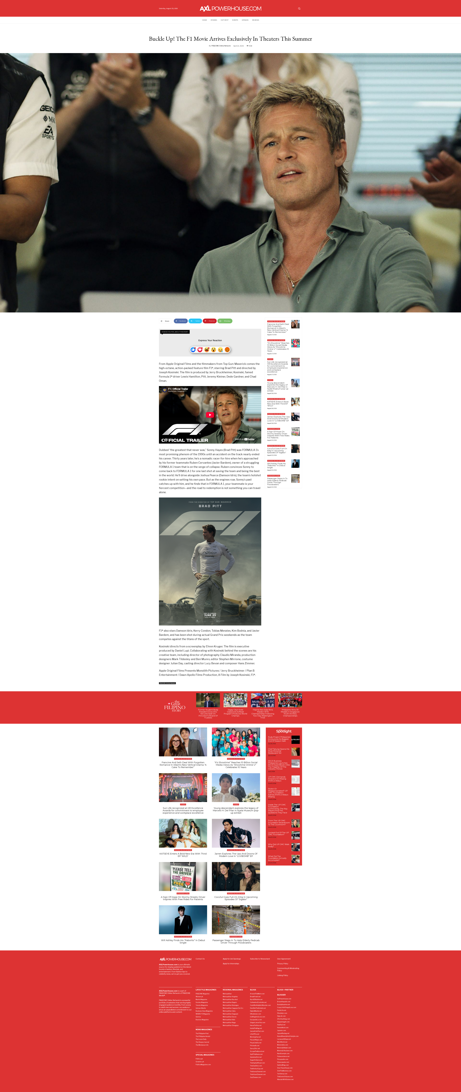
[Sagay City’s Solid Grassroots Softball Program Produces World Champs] (235, 700)
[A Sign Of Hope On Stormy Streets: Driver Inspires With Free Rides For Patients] (295, 431)
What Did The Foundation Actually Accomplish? (277, 858)
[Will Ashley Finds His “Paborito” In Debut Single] (295, 463)
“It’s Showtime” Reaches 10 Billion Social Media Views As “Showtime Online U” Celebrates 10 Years (278, 347)
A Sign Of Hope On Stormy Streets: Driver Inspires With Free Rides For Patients (278, 434)
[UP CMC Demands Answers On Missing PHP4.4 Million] (295, 779)
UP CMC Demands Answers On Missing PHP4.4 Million (277, 779)
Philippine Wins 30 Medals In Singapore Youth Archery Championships (290, 713)
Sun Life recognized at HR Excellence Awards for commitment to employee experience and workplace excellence (277, 367)
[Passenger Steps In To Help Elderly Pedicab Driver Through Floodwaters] (295, 478)
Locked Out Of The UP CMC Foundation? (278, 833)
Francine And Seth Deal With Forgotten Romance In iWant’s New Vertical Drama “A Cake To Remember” (278, 328)
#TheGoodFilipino (274, 429)
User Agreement (284, 959)
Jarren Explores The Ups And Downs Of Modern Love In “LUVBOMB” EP (278, 419)
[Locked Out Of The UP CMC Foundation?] (295, 835)
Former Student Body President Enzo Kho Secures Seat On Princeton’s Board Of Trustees (208, 714)
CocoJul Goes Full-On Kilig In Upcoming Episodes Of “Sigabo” (277, 450)
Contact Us (200, 959)
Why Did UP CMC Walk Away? (278, 845)
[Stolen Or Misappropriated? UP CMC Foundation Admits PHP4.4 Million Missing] (295, 791)
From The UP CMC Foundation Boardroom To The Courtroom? (279, 822)
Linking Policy (282, 975)
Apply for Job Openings (232, 959)
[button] (299, 8)
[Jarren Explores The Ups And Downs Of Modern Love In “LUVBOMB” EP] (295, 417)
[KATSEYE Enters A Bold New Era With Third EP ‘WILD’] (295, 402)
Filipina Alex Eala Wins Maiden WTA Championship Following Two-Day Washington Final (263, 714)
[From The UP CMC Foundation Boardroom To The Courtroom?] (295, 823)
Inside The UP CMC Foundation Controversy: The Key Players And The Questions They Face (277, 809)
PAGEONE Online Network (221, 46)
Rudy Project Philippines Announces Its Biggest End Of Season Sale (279, 739)
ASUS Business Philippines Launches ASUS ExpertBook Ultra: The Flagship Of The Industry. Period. (279, 765)
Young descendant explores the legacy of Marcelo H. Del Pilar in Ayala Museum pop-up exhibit (277, 387)
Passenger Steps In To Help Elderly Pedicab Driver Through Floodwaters (277, 481)
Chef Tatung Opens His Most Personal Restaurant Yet (278, 751)
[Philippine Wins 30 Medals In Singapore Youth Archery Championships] (290, 700)
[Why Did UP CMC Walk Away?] (295, 847)
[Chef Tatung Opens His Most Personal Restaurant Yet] (295, 752)
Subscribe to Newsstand (260, 959)
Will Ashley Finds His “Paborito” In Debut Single (276, 465)
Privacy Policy (282, 964)
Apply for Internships (231, 964)
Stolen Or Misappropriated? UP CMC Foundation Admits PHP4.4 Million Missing (278, 793)
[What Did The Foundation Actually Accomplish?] (295, 859)
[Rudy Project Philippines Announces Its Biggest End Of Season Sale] (295, 740)
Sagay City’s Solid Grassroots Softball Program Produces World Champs (235, 713)
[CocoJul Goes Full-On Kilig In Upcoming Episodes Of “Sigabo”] (295, 448)
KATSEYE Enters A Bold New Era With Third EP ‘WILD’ (277, 404)
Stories (270, 359)
